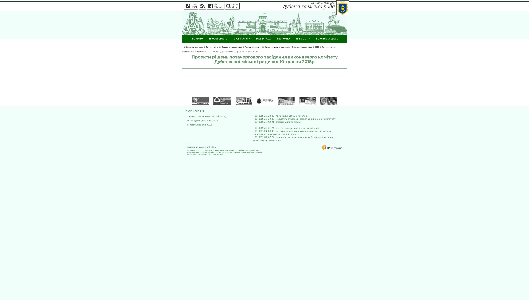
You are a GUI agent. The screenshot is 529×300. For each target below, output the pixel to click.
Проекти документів (253, 47)
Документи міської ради (232, 47)
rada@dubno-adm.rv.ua (199, 124)
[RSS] (202, 6)
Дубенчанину (242, 39)
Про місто (197, 39)
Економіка (283, 39)
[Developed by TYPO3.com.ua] (332, 148)
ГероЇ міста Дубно (327, 39)
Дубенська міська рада (193, 47)
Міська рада (263, 39)
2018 (317, 47)
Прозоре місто (218, 39)
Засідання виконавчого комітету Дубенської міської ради (288, 47)
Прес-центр (303, 39)
